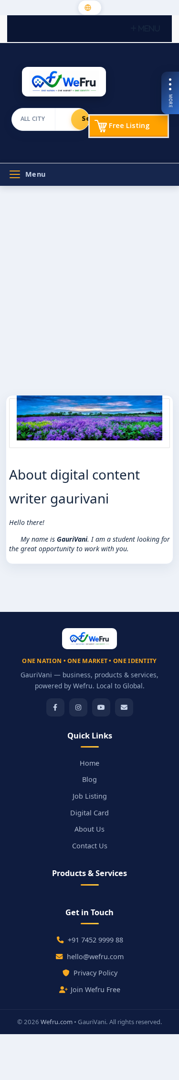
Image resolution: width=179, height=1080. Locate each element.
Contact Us (89, 845)
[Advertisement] (89, 294)
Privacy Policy (95, 972)
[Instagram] (78, 707)
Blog (89, 779)
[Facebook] (55, 707)
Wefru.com (57, 1021)
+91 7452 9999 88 (95, 939)
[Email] (124, 707)
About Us (89, 829)
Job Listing (90, 796)
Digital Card (89, 812)
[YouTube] (101, 707)
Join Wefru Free (95, 989)
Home (89, 763)
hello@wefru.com (95, 956)
